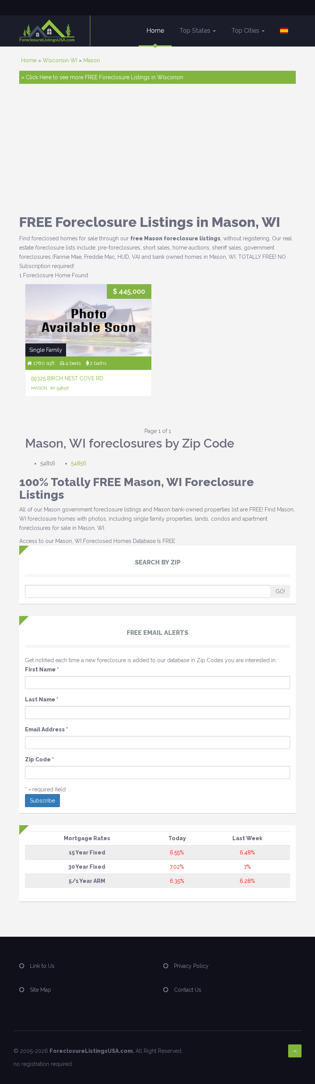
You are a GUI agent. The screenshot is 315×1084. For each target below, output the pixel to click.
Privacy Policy (191, 966)
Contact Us (187, 990)
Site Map (40, 990)
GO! (280, 591)
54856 (78, 463)
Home (155, 30)
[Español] (284, 30)
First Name (42, 669)
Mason (91, 60)
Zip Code (39, 759)
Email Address (46, 729)
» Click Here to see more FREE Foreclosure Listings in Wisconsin (102, 77)
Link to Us (42, 966)
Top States (195, 30)
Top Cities (246, 30)
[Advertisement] (157, 149)
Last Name (41, 699)
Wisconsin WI (60, 60)
